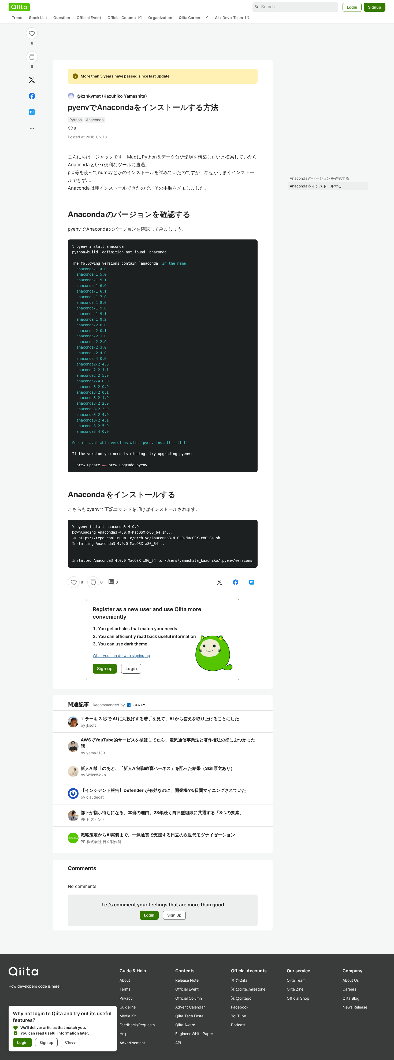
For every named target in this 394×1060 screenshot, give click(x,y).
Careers (349, 989)
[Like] (32, 33)
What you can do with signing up (121, 655)
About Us (351, 980)
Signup (374, 7)
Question (61, 17)
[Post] (32, 80)
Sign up (46, 1042)
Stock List (38, 17)
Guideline (128, 1007)
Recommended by (109, 705)
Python (75, 119)
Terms (125, 989)
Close (70, 1042)
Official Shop (298, 998)
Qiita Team (296, 980)
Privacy (126, 998)
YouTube (238, 1016)
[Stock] (32, 57)
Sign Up (174, 915)
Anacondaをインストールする (316, 186)
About (125, 980)
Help (124, 1033)
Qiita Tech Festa (189, 1016)
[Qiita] (19, 7)
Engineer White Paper (194, 1033)
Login (352, 7)
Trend (17, 17)
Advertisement (132, 1042)
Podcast (238, 1024)
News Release (355, 1007)
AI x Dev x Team (232, 17)
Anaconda (95, 119)
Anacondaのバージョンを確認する (319, 178)
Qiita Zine (295, 989)
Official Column (124, 17)
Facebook (239, 1007)
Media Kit (128, 1016)
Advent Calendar (190, 1007)
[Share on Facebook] (32, 96)
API (178, 1042)
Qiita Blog (351, 998)
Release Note (187, 980)
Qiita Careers (194, 17)
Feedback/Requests (137, 1024)
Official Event (89, 17)
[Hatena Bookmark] (32, 112)
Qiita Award (185, 1024)
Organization (160, 17)
